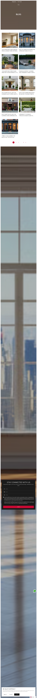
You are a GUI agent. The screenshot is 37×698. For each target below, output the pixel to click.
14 (23, 142)
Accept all (16, 694)
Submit (18, 506)
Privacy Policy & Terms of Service (23, 503)
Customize (10, 694)
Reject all (5, 694)
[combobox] (33, 697)
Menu (19, 4)
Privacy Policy (31, 497)
